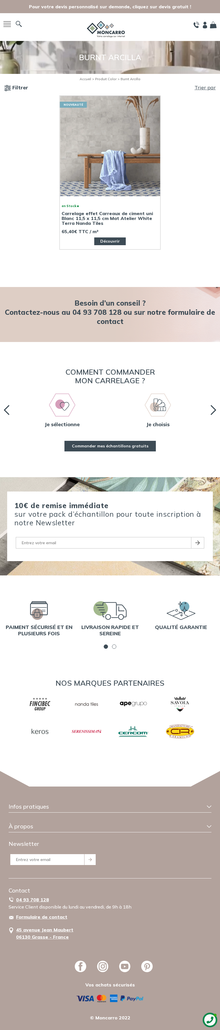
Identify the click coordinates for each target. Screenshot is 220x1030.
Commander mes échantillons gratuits (110, 446)
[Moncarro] (106, 28)
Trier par (205, 87)
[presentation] (6, 410)
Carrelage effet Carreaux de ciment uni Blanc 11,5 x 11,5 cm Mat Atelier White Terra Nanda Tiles (107, 218)
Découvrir (110, 241)
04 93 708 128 (32, 900)
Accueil (85, 79)
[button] (106, 646)
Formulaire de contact (41, 917)
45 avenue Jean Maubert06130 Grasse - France (44, 933)
